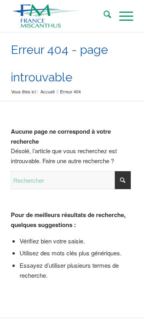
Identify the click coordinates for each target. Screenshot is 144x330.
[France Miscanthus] (60, 16)
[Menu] (122, 16)
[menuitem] (103, 16)
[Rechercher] (103, 16)
